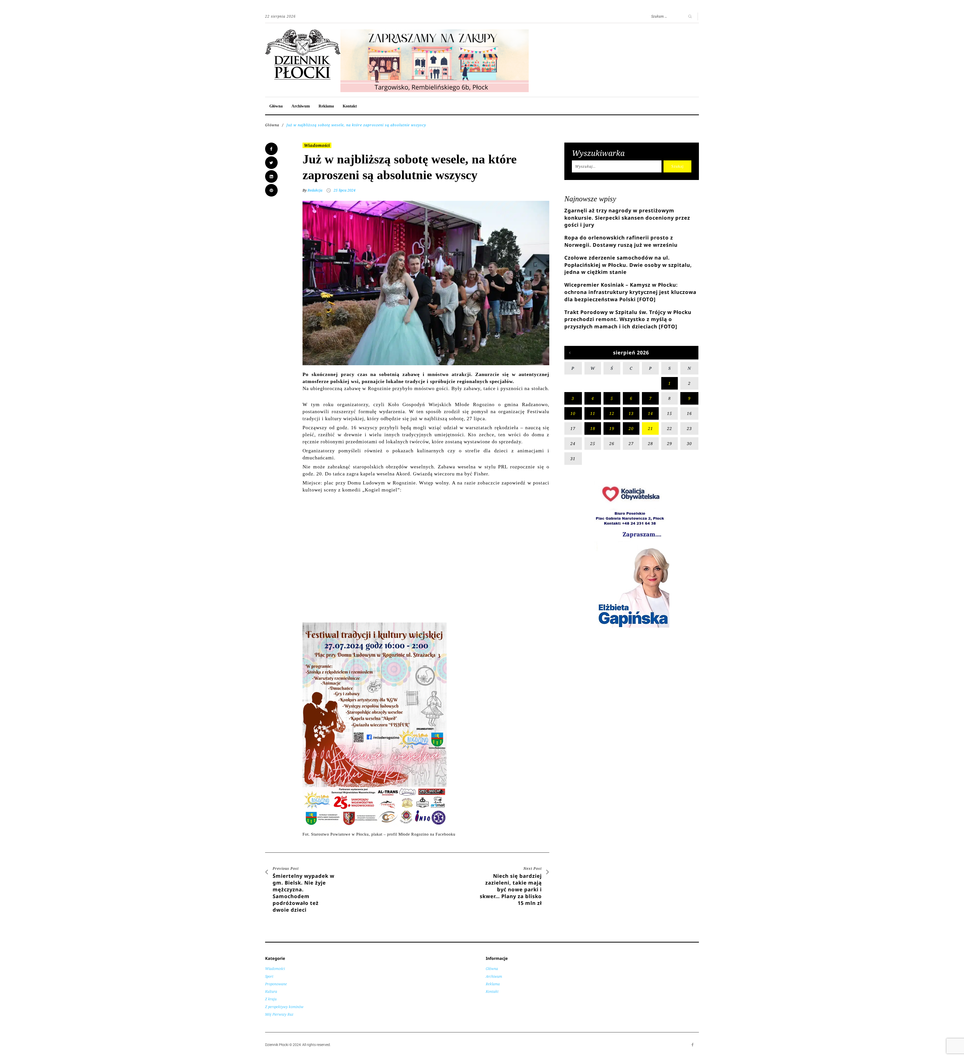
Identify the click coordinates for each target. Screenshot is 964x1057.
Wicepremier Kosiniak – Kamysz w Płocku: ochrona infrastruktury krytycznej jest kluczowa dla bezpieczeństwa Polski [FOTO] (630, 292)
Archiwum (300, 106)
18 (592, 428)
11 (592, 413)
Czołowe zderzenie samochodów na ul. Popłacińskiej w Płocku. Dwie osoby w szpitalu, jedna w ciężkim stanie (628, 265)
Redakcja (315, 190)
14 (650, 413)
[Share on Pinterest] (271, 190)
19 (611, 428)
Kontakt (350, 106)
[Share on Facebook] (271, 149)
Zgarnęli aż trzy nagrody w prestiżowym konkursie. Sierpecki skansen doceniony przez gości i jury (627, 217)
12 (611, 413)
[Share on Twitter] (271, 162)
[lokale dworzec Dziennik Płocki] (434, 32)
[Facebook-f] (692, 1044)
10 (572, 413)
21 (650, 428)
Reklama (326, 106)
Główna (276, 106)
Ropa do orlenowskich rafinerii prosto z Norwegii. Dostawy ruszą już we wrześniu (621, 241)
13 (631, 413)
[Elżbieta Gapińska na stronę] (631, 627)
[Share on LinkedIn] (271, 176)
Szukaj (677, 166)
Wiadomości (317, 145)
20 (631, 428)
